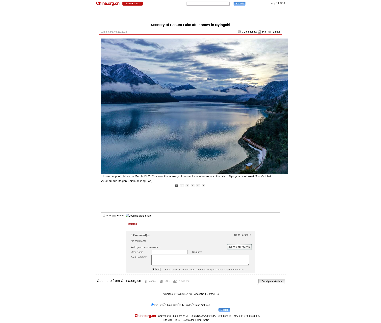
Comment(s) (250, 31)
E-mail (276, 31)
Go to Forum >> (242, 235)
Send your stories (272, 281)
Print (264, 31)
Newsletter (184, 281)
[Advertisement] (190, 14)
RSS (167, 281)
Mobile (152, 281)
